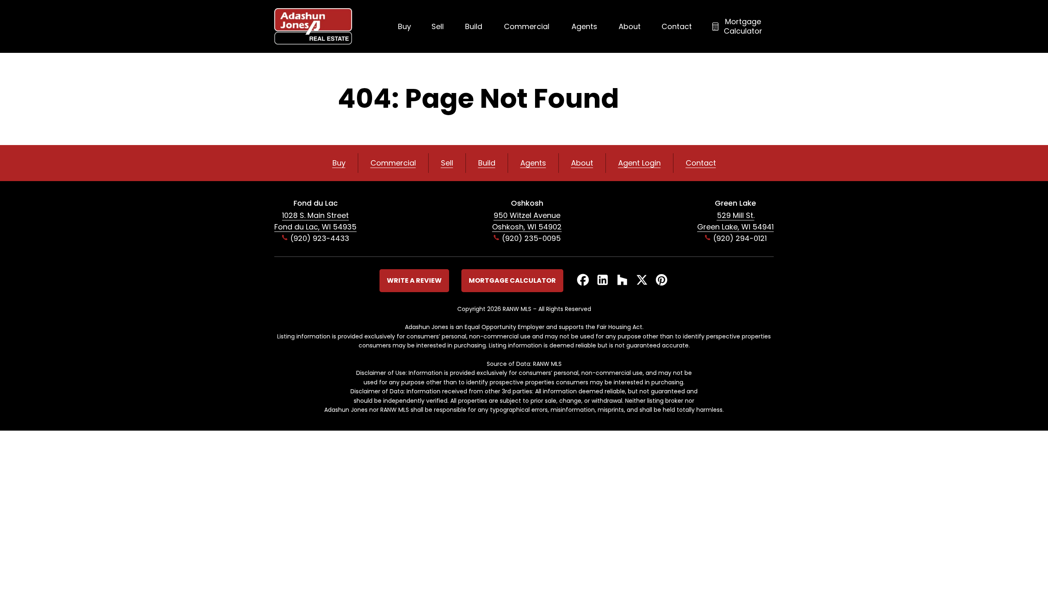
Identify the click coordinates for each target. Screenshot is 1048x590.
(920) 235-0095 (531, 238)
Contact (677, 26)
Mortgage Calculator (743, 26)
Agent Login (639, 163)
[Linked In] (602, 280)
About (630, 26)
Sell (437, 26)
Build (473, 26)
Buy (404, 26)
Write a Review (414, 280)
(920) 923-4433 (319, 238)
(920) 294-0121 (740, 238)
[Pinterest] (661, 280)
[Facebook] (583, 280)
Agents (584, 26)
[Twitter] (642, 280)
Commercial (526, 26)
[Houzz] (622, 280)
